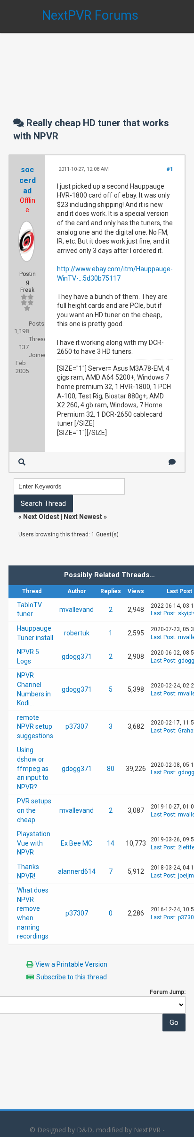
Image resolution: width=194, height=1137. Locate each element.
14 (110, 843)
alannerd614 (77, 871)
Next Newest (83, 516)
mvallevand (76, 609)
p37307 (76, 726)
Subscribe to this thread (71, 977)
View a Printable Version (71, 964)
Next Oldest (41, 516)
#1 (170, 169)
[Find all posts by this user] (22, 462)
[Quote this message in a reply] (172, 462)
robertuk (76, 633)
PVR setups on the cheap (34, 810)
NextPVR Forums (90, 15)
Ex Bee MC (76, 843)
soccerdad (27, 180)
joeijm (186, 875)
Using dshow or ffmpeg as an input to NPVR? (32, 768)
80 (110, 768)
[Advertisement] (97, 66)
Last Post (163, 613)
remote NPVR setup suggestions (35, 727)
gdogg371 (77, 656)
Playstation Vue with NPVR (33, 843)
